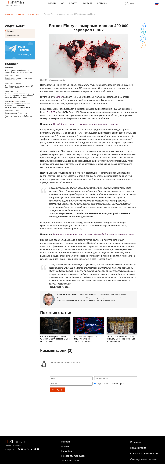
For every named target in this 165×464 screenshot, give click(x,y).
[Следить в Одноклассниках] (35, 449)
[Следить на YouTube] (22, 449)
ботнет (59, 97)
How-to (73, 3)
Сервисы (102, 3)
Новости (52, 3)
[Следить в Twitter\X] (28, 449)
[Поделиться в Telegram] (143, 32)
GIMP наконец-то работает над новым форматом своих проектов (18, 71)
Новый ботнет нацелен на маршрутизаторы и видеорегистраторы (86, 124)
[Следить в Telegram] (25, 449)
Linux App (87, 3)
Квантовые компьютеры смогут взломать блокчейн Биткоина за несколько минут (94, 234)
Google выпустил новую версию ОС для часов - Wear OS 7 (19, 87)
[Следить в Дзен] (38, 449)
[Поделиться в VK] (143, 26)
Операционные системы (143, 459)
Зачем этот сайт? (70, 460)
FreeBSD (51, 112)
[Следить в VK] (31, 449)
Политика (135, 442)
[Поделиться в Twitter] (143, 39)
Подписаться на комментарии (110, 384)
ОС (62, 3)
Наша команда (138, 448)
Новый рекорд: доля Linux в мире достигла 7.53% (18, 79)
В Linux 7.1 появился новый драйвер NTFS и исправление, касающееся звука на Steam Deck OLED (19, 95)
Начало (10, 31)
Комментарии (13, 35)
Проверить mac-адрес (73, 456)
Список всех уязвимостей (144, 453)
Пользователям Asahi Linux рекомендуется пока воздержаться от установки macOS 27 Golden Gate (20, 115)
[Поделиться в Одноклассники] (143, 45)
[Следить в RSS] (19, 449)
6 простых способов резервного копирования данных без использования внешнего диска (17, 105)
